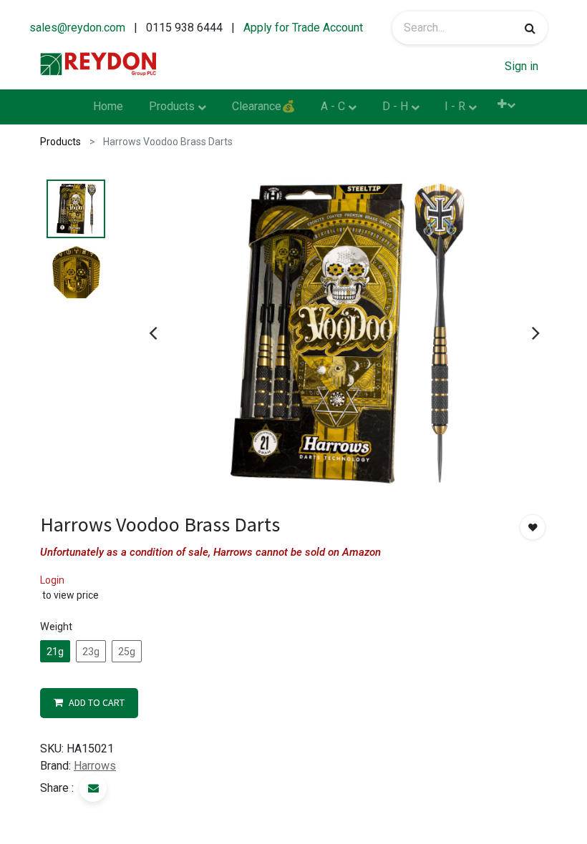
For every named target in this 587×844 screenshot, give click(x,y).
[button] (506, 104)
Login (52, 580)
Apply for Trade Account (303, 27)
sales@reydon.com (77, 27)
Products (60, 141)
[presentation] (153, 332)
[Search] (530, 27)
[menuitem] (108, 107)
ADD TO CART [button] (97, 702)
